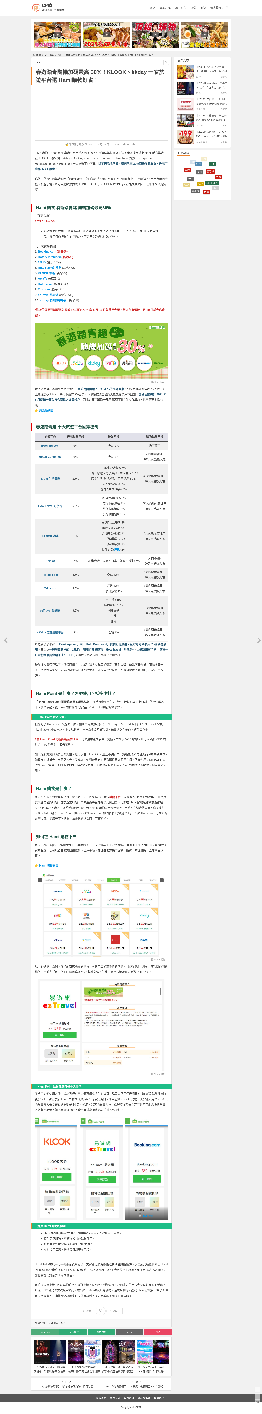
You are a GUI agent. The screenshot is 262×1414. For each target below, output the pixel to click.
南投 (193, 182)
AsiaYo (43, 278)
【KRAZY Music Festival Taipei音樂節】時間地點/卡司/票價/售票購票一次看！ (151, 1371)
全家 (218, 182)
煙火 (190, 163)
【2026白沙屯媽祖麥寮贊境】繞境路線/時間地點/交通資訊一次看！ (211, 71)
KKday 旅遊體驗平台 (53, 300)
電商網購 (165, 7)
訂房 (129, 1331)
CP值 (47, 5)
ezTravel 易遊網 (48, 295)
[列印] (133, 144)
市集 (206, 171)
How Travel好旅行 (49, 267)
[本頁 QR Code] (257, 1402)
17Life (42, 262)
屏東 (215, 175)
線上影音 (180, 7)
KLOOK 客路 (46, 273)
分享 (114, 1310)
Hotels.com (45, 284)
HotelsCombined (49, 257)
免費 (218, 169)
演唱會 (195, 170)
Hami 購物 (160, 959)
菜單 (197, 192)
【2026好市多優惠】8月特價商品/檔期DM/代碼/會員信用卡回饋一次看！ (211, 104)
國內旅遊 (101, 1331)
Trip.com (44, 289)
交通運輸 (49, 54)
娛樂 (193, 7)
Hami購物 (73, 1331)
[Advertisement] (101, 114)
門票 (157, 1331)
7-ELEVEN (212, 163)
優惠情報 (215, 7)
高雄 (204, 182)
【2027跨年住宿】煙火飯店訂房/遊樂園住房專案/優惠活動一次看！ (118, 1371)
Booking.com (47, 251)
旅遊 (203, 7)
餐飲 (152, 7)
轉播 (206, 193)
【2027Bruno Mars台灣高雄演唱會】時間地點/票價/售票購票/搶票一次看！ (49, 1371)
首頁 (38, 54)
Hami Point (159, 382)
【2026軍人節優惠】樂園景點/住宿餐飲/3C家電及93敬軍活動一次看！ (211, 120)
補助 (200, 161)
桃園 (186, 173)
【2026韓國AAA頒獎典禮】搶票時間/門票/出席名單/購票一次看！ (84, 1371)
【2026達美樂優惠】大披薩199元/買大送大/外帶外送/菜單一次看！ (211, 136)
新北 (211, 187)
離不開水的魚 (76, 144)
